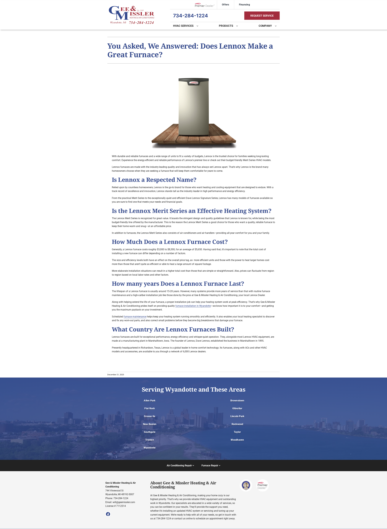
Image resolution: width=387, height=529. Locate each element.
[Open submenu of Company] (277, 26)
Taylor (237, 432)
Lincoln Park (237, 416)
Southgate (149, 432)
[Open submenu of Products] (238, 26)
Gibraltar (237, 408)
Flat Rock (149, 408)
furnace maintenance (135, 316)
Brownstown (237, 400)
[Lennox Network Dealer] (206, 5)
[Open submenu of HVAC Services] (199, 26)
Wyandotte (150, 447)
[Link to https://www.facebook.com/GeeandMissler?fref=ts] (108, 514)
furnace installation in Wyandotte (193, 305)
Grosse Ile (149, 416)
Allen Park (149, 400)
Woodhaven (237, 439)
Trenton (149, 439)
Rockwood (237, 424)
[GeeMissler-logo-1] (131, 7)
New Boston (149, 424)
